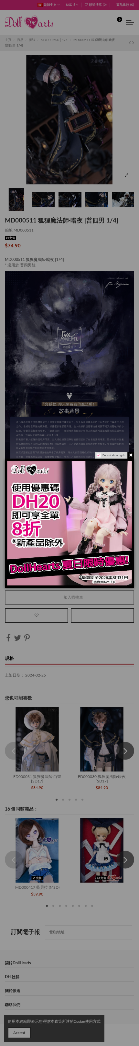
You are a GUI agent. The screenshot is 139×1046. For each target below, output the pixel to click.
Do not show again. (114, 455)
